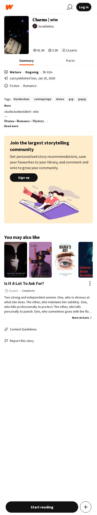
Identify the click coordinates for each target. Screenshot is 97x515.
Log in (84, 7)
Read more (11, 126)
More (7, 105)
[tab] (26, 62)
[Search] (70, 7)
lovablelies (46, 26)
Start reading (42, 507)
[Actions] (90, 283)
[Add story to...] (85, 507)
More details (80, 317)
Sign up (24, 177)
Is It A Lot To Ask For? (24, 283)
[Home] (34, 7)
